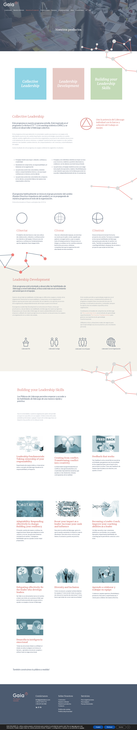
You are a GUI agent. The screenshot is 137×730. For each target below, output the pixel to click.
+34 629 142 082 (41, 704)
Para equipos (85, 702)
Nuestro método (63, 702)
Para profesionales (87, 704)
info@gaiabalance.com (43, 700)
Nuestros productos (64, 704)
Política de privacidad (65, 711)
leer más (74, 726)
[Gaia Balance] (10, 4)
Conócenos (61, 700)
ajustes (82, 728)
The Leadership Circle (89, 313)
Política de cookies (64, 709)
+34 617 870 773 (41, 702)
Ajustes (121, 727)
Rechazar (109, 727)
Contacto (61, 706)
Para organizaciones (87, 700)
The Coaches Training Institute (100, 315)
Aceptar (98, 727)
